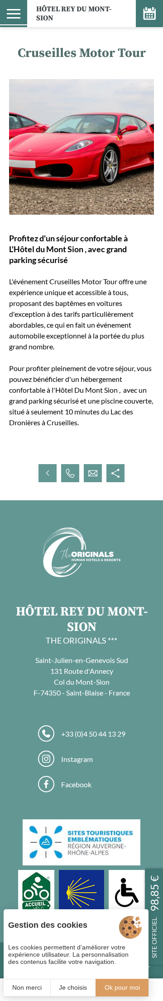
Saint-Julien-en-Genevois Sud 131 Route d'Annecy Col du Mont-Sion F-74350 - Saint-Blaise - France (82, 676)
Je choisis (73, 987)
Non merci (27, 987)
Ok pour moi (122, 987)
